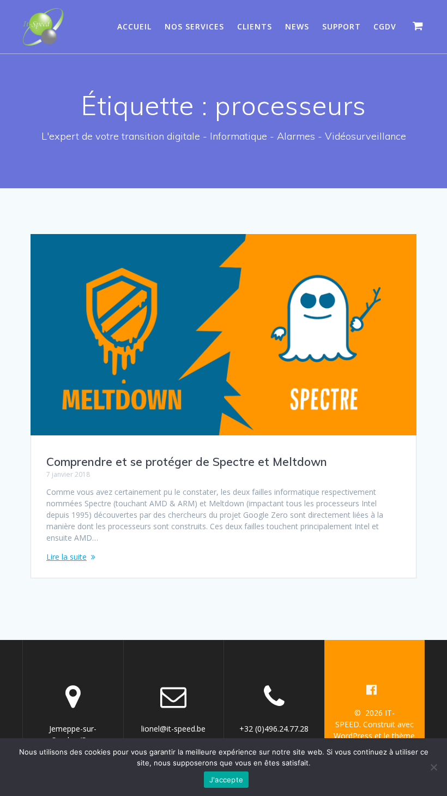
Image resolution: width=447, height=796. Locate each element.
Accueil (134, 26)
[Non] (433, 767)
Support (341, 26)
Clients (254, 26)
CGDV (384, 26)
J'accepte (226, 779)
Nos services (194, 26)
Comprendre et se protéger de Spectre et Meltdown (186, 461)
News (297, 26)
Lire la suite (66, 557)
